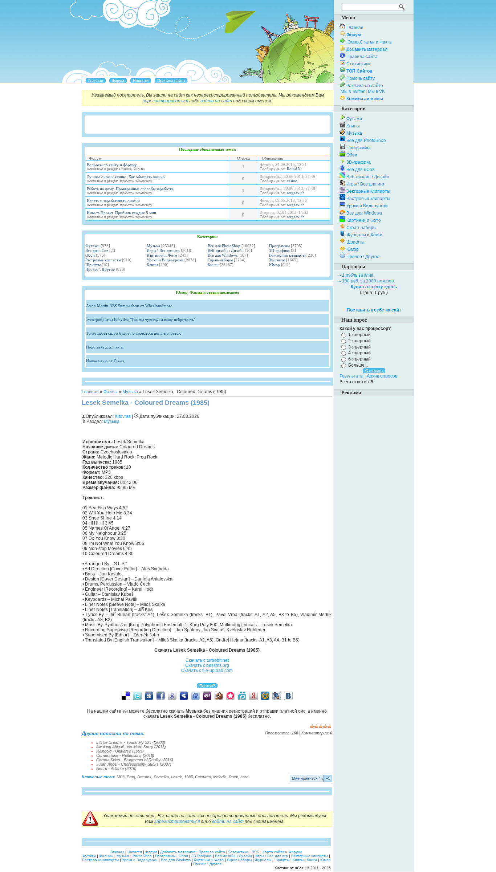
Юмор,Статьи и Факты (369, 42)
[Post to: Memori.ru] (230, 695)
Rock (233, 777)
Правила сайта (362, 56)
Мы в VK (376, 91)
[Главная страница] (96, 80)
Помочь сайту (360, 78)
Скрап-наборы (220, 260)
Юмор (274, 264)
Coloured (203, 777)
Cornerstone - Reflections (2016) (125, 755)
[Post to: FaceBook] (160, 695)
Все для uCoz (96, 250)
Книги (213, 264)
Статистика (358, 63)
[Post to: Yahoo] (207, 695)
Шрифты (93, 264)
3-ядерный (359, 346)
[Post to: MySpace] (184, 695)
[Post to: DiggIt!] (149, 695)
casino (292, 181)
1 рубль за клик (357, 275)
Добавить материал (366, 49)
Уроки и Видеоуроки (165, 260)
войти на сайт (216, 100)
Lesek (176, 777)
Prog (131, 777)
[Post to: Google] (172, 695)
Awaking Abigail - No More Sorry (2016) (131, 747)
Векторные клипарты (287, 255)
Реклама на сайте (364, 85)
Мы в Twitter (353, 91)
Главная (90, 391)
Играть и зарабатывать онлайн (113, 201)
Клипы (152, 264)
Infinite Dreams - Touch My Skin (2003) (130, 742)
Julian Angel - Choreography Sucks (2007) (133, 764)
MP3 (121, 777)
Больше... (358, 365)
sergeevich (296, 193)
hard (244, 777)
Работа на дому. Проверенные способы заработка (130, 189)
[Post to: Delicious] (125, 695)
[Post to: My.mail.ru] (265, 695)
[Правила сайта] (171, 80)
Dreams (144, 777)
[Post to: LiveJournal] (276, 695)
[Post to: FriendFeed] (195, 695)
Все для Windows (222, 255)
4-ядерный (359, 352)
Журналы (277, 260)
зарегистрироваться (165, 100)
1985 (188, 777)
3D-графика (279, 250)
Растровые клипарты (103, 260)
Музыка (153, 246)
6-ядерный (359, 359)
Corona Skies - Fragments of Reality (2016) (134, 760)
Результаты (351, 376)
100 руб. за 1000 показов (368, 281)
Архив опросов (382, 376)
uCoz (299, 868)
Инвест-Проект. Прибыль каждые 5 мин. (122, 213)
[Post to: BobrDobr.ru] (218, 695)
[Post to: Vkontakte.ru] (288, 695)
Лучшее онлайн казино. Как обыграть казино (126, 177)
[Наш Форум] (118, 80)
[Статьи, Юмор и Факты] (140, 80)
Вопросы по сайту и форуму (112, 165)
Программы (279, 246)
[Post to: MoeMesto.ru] (242, 695)
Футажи (92, 246)
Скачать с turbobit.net (207, 660)
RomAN (294, 169)
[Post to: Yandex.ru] (253, 695)
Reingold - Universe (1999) (120, 751)
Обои (90, 255)
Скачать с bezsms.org (207, 665)
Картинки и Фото (162, 255)
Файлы (110, 391)
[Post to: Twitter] (137, 695)
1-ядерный (359, 334)
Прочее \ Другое (100, 269)
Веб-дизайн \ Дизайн (226, 250)
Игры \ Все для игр (163, 250)
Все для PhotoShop (224, 246)
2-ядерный (359, 340)
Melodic (220, 777)
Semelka (161, 777)
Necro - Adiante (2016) (116, 768)
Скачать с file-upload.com (207, 670)
